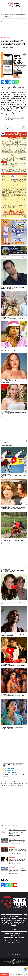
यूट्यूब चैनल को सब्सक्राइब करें (12, 772)
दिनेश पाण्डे (5, 47)
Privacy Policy (13, 952)
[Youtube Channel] (15, 885)
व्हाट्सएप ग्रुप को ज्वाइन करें (11, 768)
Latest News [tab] (5, 825)
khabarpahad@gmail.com (16, 940)
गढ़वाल (14, 847)
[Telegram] (9, 82)
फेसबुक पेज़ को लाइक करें (10, 770)
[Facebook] (2, 82)
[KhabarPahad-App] (14, 64)
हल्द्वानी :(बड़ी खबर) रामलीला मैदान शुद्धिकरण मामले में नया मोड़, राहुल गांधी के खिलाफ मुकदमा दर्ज (17, 832)
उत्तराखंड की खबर (8, 783)
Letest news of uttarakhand (10, 781)
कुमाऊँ (14, 829)
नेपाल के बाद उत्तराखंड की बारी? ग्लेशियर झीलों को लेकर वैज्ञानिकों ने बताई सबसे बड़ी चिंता (17, 870)
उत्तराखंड (3, 37)
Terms (23, 949)
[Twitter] (13, 82)
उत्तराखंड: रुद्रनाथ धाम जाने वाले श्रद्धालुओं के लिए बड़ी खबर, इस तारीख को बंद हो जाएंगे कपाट (17, 851)
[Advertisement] (14, 745)
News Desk (12, 843)
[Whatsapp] (17, 82)
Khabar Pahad (15, 959)
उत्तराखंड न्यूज (9, 785)
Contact (8, 949)
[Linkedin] (6, 82)
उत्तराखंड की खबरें (17, 783)
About (3, 949)
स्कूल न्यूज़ (8, 37)
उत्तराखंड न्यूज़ (16, 785)
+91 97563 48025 (16, 942)
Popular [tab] (14, 825)
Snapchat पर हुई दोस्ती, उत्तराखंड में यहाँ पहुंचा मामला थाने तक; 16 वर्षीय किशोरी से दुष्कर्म (17, 861)
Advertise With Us (16, 949)
